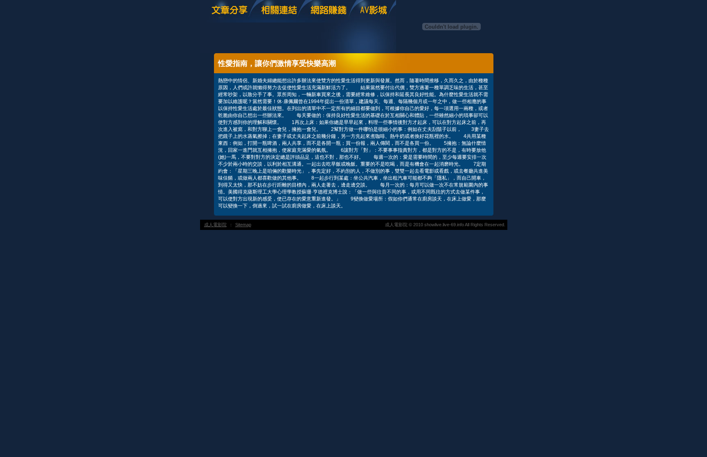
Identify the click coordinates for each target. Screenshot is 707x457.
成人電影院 (215, 224)
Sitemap (243, 224)
